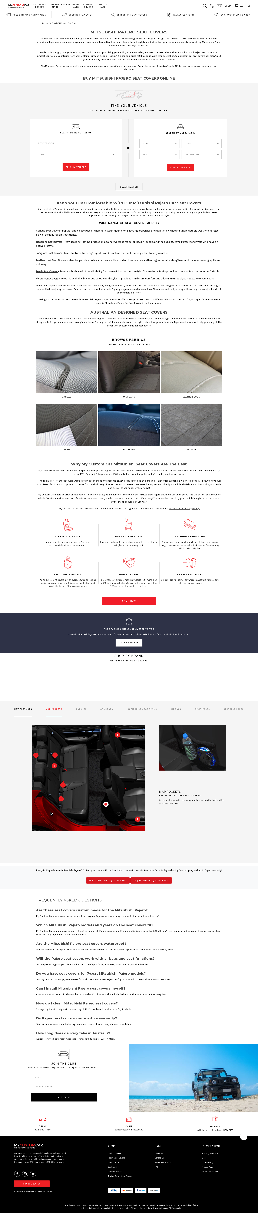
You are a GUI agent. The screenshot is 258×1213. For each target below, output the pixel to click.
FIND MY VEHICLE (76, 167)
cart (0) (245, 6)
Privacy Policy (208, 1167)
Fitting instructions (163, 1162)
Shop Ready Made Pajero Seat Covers (151, 880)
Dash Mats (75, 5)
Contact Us (159, 1158)
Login (228, 6)
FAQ (156, 1167)
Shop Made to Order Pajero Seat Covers (108, 880)
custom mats (132, 498)
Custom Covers (114, 1153)
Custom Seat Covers (40, 5)
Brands (66, 4)
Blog (203, 1158)
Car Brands (112, 1167)
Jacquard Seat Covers (49, 253)
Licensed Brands (115, 1171)
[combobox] (76, 154)
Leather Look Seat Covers (51, 260)
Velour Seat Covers (47, 278)
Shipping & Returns (210, 1153)
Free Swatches (129, 642)
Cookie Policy (207, 1162)
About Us (159, 1153)
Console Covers (88, 5)
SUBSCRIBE (63, 1097)
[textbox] (41, 154)
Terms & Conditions (210, 1171)
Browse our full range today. (184, 508)
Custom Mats (102, 5)
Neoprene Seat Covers (49, 241)
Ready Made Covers (116, 1158)
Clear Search (129, 187)
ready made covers (110, 498)
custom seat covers (87, 498)
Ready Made (55, 5)
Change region (32, 1184)
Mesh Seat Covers (47, 271)
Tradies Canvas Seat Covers (120, 1176)
